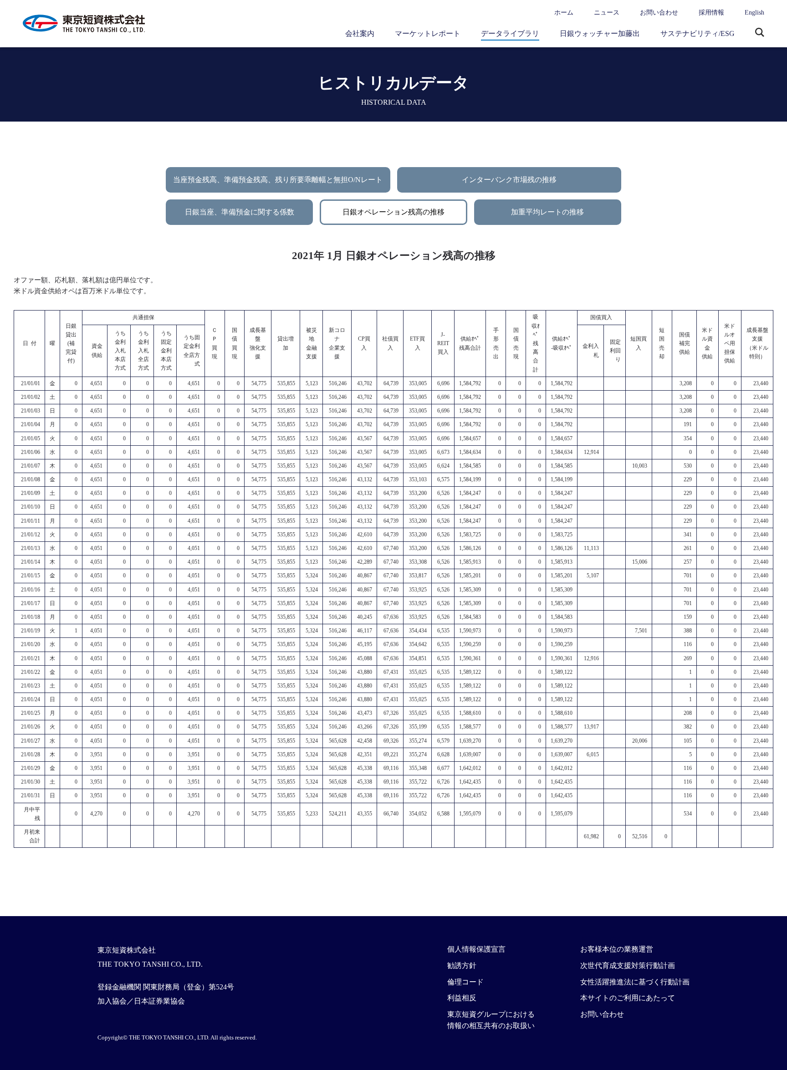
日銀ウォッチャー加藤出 (600, 33)
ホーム (563, 12)
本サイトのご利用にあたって (627, 998)
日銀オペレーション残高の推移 (393, 212)
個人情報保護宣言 (476, 949)
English (754, 12)
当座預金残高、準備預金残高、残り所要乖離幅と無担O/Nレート (278, 179)
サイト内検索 (759, 33)
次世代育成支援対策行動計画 (627, 965)
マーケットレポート (427, 33)
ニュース (606, 12)
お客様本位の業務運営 (616, 949)
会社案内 (359, 33)
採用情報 (711, 12)
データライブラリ (510, 33)
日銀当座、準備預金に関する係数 (239, 212)
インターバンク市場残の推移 (509, 179)
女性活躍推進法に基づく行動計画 (635, 982)
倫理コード (465, 982)
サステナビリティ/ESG (697, 33)
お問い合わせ (659, 12)
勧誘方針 (461, 965)
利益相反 (461, 998)
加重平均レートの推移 (547, 212)
